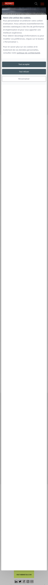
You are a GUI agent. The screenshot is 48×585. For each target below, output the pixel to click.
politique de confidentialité (28, 53)
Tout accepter (24, 64)
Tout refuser (24, 71)
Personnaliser (24, 79)
